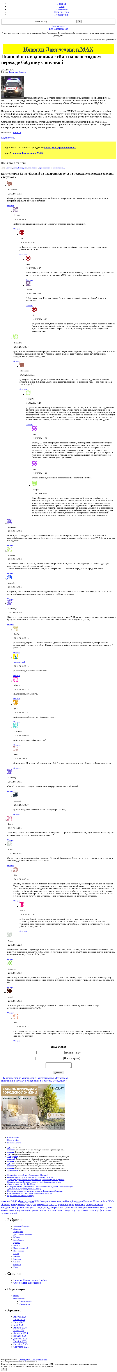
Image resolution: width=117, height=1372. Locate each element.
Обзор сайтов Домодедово (27, 1282)
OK (3, 1369)
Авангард (5, 1201)
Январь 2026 (20, 1336)
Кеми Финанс (18, 1240)
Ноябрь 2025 (20, 1341)
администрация (66, 1204)
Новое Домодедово (74, 1201)
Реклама (16, 1256)
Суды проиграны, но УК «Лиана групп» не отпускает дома (29, 1193)
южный (13, 1213)
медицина (82, 1207)
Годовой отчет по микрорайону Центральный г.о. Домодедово (35, 1078)
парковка (108, 1207)
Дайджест (17, 1229)
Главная (61, 3)
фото (102, 1210)
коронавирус (58, 1207)
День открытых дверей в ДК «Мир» (21, 1184)
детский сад (35, 1207)
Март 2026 (18, 1330)
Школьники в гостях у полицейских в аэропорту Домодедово (33, 1080)
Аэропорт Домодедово (22, 1226)
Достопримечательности (22, 1234)
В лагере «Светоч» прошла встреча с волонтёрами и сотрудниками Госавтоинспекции (40, 1186)
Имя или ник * (73, 1052)
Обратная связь (61, 9)
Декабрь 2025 (20, 1338)
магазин (74, 1207)
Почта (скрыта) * (73, 1058)
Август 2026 (19, 1316)
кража (67, 1207)
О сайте (61, 7)
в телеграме (60, 147)
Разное (16, 1254)
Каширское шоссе (48, 1201)
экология (5, 1213)
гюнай (21, 1207)
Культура (61, 1201)
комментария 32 (59, 168)
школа (108, 1210)
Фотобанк (17, 1265)
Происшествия (61, 12)
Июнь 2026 (19, 1322)
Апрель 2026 (20, 1327)
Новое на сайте (13, 1140)
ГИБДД (14, 1201)
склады (67, 1210)
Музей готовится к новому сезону (20, 1196)
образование (93, 1207)
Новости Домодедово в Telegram (30, 1280)
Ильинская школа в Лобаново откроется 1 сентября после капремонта (34, 1182)
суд (78, 1210)
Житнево (35, 168)
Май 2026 (18, 1325)
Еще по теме (7, 137)
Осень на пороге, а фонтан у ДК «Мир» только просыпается (30, 1177)
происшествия (44, 168)
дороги (44, 1207)
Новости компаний (20, 1248)
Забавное (16, 1237)
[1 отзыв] (44, 1175)
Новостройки (62, 14)
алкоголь (9, 168)
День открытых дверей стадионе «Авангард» (24, 1189)
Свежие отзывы (13, 1137)
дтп (29, 168)
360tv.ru (17, 132)
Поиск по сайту (41, 21)
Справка (16, 1262)
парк (102, 1207)
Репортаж (17, 1259)
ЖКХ (36, 1201)
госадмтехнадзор (9, 1207)
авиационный (42, 1204)
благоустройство (94, 1204)
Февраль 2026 (20, 1333)
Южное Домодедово (27, 1204)
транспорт (94, 1210)
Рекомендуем (25, 1304)
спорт (73, 1210)
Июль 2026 (19, 1319)
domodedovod (19, 662)
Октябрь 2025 (20, 1344)
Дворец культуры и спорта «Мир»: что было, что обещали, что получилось (35, 1180)
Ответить (10, 206)
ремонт (60, 1210)
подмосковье (7, 1210)
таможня (84, 1210)
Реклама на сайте (26, 1301)
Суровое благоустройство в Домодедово (23, 1175)
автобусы (53, 1204)
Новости (22, 72)
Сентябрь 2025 (21, 1347)
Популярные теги (14, 1143)
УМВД (14, 1204)
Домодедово (13, 72)
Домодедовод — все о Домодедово (33, 1359)
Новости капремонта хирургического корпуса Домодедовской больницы (34, 1191)
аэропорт (80, 1204)
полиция (25, 1210)
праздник (35, 1210)
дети (15, 168)
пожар (17, 1210)
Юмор (15, 1267)
